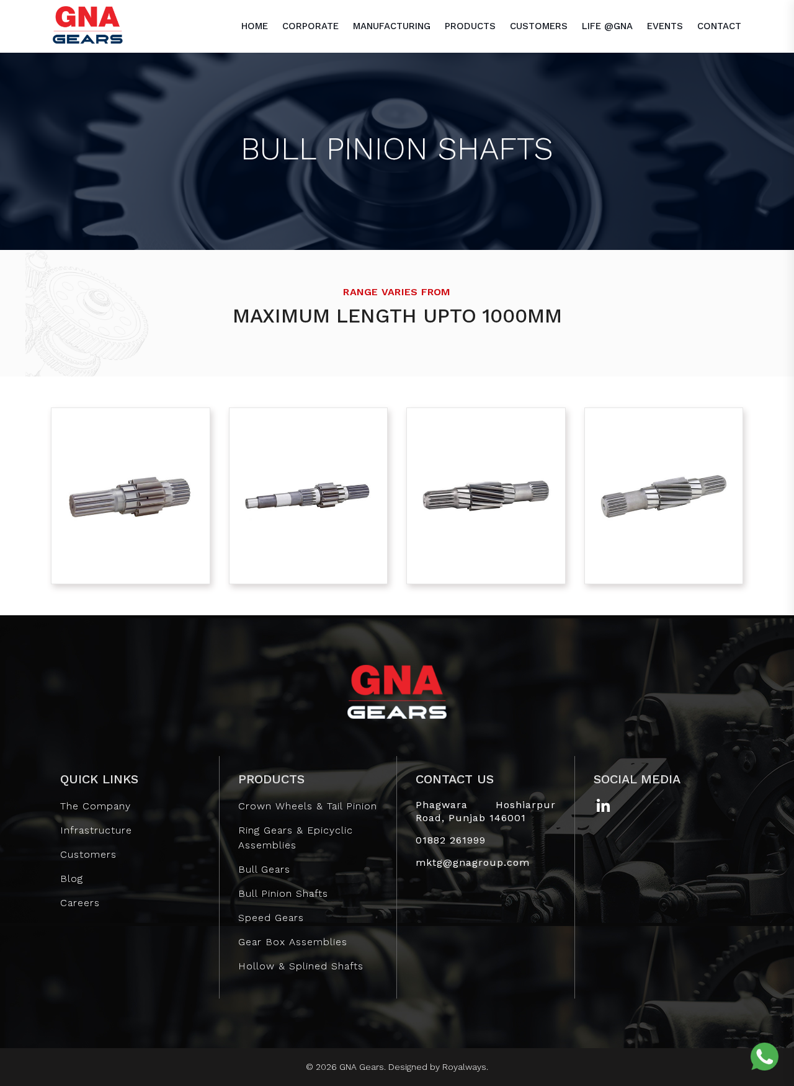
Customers (539, 26)
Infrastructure (96, 830)
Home (254, 26)
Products (470, 26)
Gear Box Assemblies (292, 942)
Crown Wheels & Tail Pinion (307, 806)
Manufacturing (391, 26)
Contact (719, 26)
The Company (95, 806)
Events (665, 26)
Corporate (310, 26)
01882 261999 (451, 840)
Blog (71, 878)
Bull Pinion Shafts (283, 893)
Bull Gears (264, 869)
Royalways (464, 1067)
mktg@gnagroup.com (473, 862)
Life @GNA (607, 26)
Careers (80, 903)
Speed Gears (271, 918)
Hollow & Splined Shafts (301, 966)
